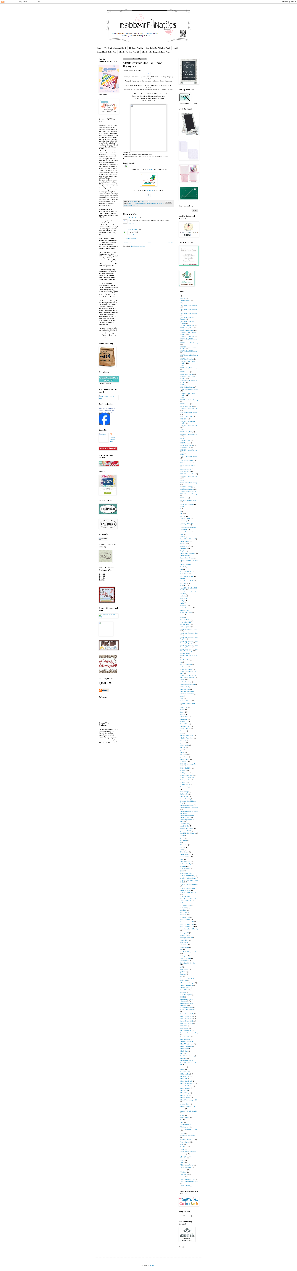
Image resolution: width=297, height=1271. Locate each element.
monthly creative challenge (188, 878)
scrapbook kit (184, 1028)
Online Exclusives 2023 (187, 922)
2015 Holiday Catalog (187, 330)
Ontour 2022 (184, 940)
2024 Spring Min (185, 469)
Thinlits (182, 1133)
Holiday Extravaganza (187, 775)
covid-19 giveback (185, 627)
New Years (183, 907)
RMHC (182, 997)
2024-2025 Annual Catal (187, 474)
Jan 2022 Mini (184, 826)
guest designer (184, 757)
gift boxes (183, 740)
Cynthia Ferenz (133, 229)
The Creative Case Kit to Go (188, 1129)
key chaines (183, 840)
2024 (182, 454)
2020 (182, 397)
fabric (182, 696)
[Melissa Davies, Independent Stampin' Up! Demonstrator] (104, 424)
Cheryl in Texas (133, 218)
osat (181, 949)
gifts (181, 750)
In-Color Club (184, 794)
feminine (182, 714)
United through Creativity (188, 1151)
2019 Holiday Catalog (187, 387)
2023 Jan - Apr (185, 440)
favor (182, 709)
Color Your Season (186, 612)
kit (181, 842)
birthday (182, 544)
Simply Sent (183, 1051)
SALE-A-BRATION (186, 1007)
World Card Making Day (187, 1179)
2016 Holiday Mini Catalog (188, 339)
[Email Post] (148, 201)
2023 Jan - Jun (185, 443)
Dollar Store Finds (186, 669)
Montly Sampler (185, 896)
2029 (182, 506)
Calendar (183, 567)
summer (182, 1109)
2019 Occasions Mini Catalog (189, 389)
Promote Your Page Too (105, 412)
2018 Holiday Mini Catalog (188, 368)
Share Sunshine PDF (186, 1041)
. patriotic (183, 298)
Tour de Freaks (184, 1142)
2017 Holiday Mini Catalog (188, 351)
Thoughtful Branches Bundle (188, 1136)
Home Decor (184, 782)
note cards (183, 915)
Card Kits (183, 583)
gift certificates (184, 745)
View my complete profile (112, 439)
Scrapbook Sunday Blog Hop (189, 1033)
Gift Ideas (183, 747)
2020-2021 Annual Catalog (188, 408)
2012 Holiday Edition (186, 328)
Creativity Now (185, 660)
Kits (181, 850)
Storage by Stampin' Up (187, 1106)
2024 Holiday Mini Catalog (188, 456)
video (182, 1160)
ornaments (183, 945)
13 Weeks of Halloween (187, 325)
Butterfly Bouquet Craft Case (189, 560)
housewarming (184, 787)
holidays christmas (185, 780)
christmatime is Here (186, 608)
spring (182, 1069)
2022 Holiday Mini (186, 432)
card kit (182, 578)
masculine (183, 866)
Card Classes (184, 574)
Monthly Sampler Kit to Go (188, 892)
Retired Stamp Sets (186, 995)
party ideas (183, 972)
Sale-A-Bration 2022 (186, 1021)
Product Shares (185, 987)
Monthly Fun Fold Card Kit (129, 52)
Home (99, 48)
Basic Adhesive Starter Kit (188, 539)
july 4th (182, 835)
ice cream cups (184, 792)
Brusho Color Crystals (187, 558)
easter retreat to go (186, 682)
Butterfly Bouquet (185, 564)
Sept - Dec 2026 (185, 1039)
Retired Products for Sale (106, 52)
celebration (183, 596)
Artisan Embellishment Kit (188, 527)
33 (181, 511)
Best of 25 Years (185, 541)
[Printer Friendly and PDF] (168, 202)
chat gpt (182, 601)
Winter (182, 1177)
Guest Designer (184, 759)
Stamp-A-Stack (185, 1088)
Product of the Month (186, 985)
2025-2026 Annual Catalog (188, 494)
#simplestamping (185, 300)
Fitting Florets (184, 717)
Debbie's (149, 190)
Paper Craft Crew (185, 958)
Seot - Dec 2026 (185, 1037)
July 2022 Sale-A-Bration (188, 833)
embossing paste (185, 689)
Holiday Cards (184, 773)
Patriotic (183, 974)
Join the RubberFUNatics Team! (158, 48)
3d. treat (182, 516)
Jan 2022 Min (184, 824)
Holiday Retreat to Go (187, 777)
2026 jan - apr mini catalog (188, 500)
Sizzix (182, 1053)
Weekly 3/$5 (184, 1174)
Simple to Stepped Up (186, 1046)
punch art (183, 992)
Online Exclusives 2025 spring (189, 929)
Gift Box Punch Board (186, 738)
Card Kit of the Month (187, 581)
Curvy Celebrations (186, 664)
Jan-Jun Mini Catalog (186, 828)
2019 (182, 384)
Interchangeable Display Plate (189, 807)
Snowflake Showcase (186, 1060)
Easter (182, 679)
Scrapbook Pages (185, 1030)
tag (181, 1120)
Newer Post (127, 243)
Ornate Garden (184, 947)
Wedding (183, 1172)
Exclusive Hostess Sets (187, 694)
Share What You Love (186, 1044)
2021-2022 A (184, 419)
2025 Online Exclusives (187, 489)
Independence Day (185, 799)
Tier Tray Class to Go (187, 1140)
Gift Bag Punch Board (186, 735)
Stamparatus (184, 1090)
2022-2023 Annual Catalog (188, 434)
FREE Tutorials (185, 728)
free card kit (183, 721)
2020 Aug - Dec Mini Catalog (189, 400)
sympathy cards (184, 1117)
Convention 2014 (185, 622)
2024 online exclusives (186, 460)
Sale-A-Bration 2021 (186, 1018)
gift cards (183, 743)
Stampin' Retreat (185, 1097)
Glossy (182, 752)
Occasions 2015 (185, 917)
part (181, 967)
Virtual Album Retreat (186, 1165)
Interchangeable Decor (187, 805)
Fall (181, 698)
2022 (182, 429)
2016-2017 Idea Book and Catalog (137, 203)
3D (181, 514)
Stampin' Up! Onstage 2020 (188, 1100)
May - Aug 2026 (185, 868)
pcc (181, 976)
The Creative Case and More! (115, 48)
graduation (183, 754)
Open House (184, 942)
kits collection (184, 852)
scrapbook (183, 1025)
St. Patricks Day (185, 1076)
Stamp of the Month (186, 1081)
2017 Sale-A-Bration (186, 359)
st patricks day (184, 1071)
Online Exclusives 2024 (187, 924)
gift (181, 733)
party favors (184, 969)
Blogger (151, 1265)
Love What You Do (186, 861)
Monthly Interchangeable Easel (189, 884)
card (181, 569)
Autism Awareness (185, 532)
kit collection (184, 845)
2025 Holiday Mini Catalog (188, 483)
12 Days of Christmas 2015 (188, 305)
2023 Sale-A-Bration (186, 445)
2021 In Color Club (186, 416)
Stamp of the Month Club (187, 1083)
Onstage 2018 (184, 933)
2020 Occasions (185, 404)
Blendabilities (184, 548)
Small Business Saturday (187, 1056)
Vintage (182, 1163)
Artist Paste (183, 529)
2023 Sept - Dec (185, 447)
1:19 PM (131, 223)
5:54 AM (131, 235)
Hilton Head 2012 (185, 768)
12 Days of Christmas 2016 (188, 309)
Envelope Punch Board (187, 691)
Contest (182, 617)
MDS (182, 871)
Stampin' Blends (185, 1095)
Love (181, 859)
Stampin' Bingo (185, 1093)
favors (182, 712)
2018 (182, 365)
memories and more (186, 873)
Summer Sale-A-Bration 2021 (189, 1111)
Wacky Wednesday (185, 1167)
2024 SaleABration (186, 463)
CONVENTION (185, 619)
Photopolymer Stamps (187, 983)
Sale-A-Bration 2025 (186, 1023)
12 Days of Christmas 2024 (188, 313)
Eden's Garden (184, 686)
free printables (184, 724)
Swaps (182, 1115)
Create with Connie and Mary (189, 633)
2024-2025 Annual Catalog (188, 476)
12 (181, 303)
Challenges (183, 598)
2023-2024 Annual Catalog (188, 450)
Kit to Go (183, 847)
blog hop (183, 551)
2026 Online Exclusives (187, 504)
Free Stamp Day (185, 726)
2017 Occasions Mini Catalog (189, 355)
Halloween (183, 762)
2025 (182, 480)
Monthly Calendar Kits (187, 875)
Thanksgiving (184, 1127)
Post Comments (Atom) (138, 246)
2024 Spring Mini (185, 471)
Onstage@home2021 (186, 937)
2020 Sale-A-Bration (186, 406)
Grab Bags (177, 48)
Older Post (170, 243)
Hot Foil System (185, 784)
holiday (182, 770)
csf (181, 662)
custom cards (184, 667)
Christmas (183, 605)
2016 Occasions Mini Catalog (189, 343)
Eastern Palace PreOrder (187, 684)
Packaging (183, 956)
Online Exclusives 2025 (187, 926)
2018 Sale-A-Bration (186, 374)
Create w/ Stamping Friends (188, 629)
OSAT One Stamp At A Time (189, 952)
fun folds (183, 731)
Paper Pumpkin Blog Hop (187, 963)
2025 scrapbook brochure (188, 491)
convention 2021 (185, 624)
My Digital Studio (185, 905)
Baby (181, 534)
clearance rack (184, 610)
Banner (182, 536)
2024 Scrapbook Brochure (188, 465)
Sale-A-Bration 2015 (186, 1014)
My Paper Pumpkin (136, 48)
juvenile (182, 838)
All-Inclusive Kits (185, 518)
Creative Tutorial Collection (188, 656)
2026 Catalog (184, 498)
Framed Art (183, 719)
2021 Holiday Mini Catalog (188, 412)
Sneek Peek (183, 1058)
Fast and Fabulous (185, 701)
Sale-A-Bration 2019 (186, 1016)
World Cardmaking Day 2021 (189, 1181)
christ (182, 603)
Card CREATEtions (186, 576)
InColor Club (184, 796)
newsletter (183, 910)
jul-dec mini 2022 (185, 831)
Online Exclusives (185, 919)
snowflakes (183, 1067)
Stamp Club (183, 1078)
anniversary (183, 521)
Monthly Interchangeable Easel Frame (156, 52)
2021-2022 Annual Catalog (188, 425)
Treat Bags (183, 1147)
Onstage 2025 (184, 935)
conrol (182, 615)
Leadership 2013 (185, 857)
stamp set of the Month (187, 1086)
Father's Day (184, 707)
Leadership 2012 (185, 854)
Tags (181, 1122)
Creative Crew (184, 653)
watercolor (183, 1170)
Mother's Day (184, 903)
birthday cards (184, 546)
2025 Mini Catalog (186, 487)
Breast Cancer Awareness (187, 553)
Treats (182, 1149)
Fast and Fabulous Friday (187, 703)
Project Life (183, 990)
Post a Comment (131, 239)
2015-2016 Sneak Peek (187, 336)
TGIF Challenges (185, 1124)
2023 (182, 438)
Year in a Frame (185, 1185)
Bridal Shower (184, 555)
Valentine (183, 1154)
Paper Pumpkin (184, 960)
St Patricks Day (185, 1074)
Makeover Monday (185, 864)
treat (181, 1144)
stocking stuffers (185, 1104)
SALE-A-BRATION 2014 (188, 1010)
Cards (149, 203)
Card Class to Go (185, 571)
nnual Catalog (184, 912)
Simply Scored (184, 1048)
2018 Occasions (185, 372)
